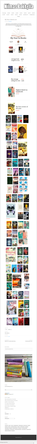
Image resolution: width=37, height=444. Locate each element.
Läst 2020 (8, 14)
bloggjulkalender (16, 425)
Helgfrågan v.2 (7, 407)
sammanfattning (7, 429)
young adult (12, 430)
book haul (6, 426)
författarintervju (22, 426)
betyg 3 (10, 425)
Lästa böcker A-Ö (25, 14)
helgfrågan (26, 426)
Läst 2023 (20, 14)
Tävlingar (18, 16)
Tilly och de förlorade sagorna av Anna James (11, 400)
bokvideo (29, 425)
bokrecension (25, 425)
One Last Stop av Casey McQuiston (9, 404)
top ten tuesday (24, 429)
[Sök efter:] (18, 390)
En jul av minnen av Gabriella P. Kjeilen (10, 406)
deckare (9, 426)
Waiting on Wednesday (8, 430)
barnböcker (6, 425)
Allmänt (9, 336)
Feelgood (18, 426)
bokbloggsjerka (21, 425)
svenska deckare (12, 429)
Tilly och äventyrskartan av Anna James (10, 399)
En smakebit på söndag (14, 426)
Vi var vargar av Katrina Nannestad (10, 403)
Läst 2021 (12, 14)
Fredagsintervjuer (32, 14)
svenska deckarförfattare (18, 429)
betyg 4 (12, 425)
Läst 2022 (16, 14)
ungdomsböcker (28, 429)
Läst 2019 (3, 14)
